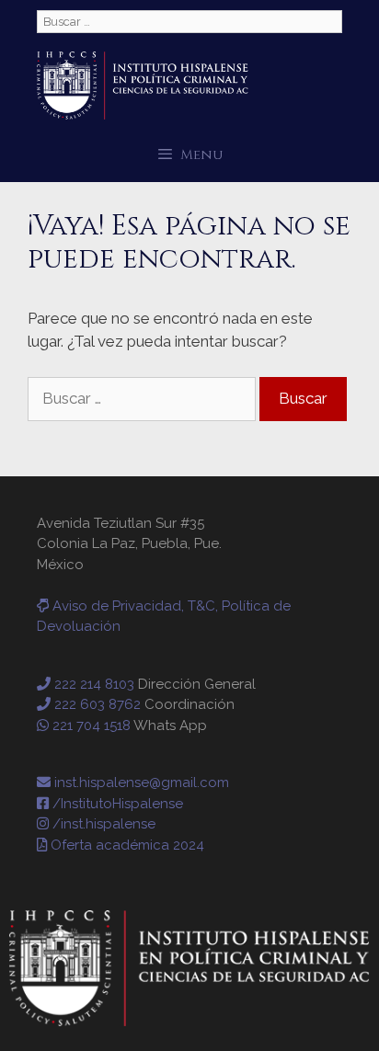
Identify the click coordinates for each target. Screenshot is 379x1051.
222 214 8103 (92, 684)
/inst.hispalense (102, 824)
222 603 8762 (96, 704)
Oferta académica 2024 (125, 845)
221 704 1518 (90, 725)
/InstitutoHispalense (116, 803)
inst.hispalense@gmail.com (140, 782)
